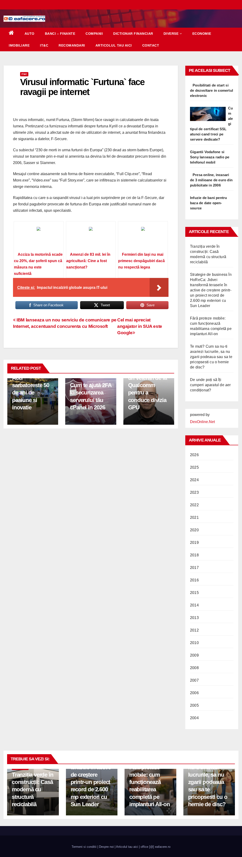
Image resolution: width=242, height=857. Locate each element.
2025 (194, 467)
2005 (194, 705)
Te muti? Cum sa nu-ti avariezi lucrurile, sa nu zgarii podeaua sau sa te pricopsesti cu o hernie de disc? (211, 356)
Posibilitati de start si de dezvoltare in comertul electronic (211, 90)
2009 (194, 655)
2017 (194, 568)
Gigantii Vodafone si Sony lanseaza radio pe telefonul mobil (209, 157)
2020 (194, 530)
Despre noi (106, 846)
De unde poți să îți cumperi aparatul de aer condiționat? (210, 385)
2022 (194, 505)
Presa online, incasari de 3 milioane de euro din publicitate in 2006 (211, 180)
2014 (194, 605)
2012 (194, 630)
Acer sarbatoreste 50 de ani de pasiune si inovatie (30, 393)
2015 (194, 593)
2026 (194, 455)
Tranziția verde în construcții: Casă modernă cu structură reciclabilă (32, 789)
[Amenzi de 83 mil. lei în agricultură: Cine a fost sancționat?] (91, 238)
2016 (194, 580)
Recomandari (72, 45)
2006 (194, 693)
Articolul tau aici (113, 45)
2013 (194, 618)
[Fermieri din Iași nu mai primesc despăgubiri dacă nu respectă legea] (143, 238)
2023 (194, 492)
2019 (194, 543)
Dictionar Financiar (133, 33)
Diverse (171, 33)
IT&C (44, 45)
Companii (94, 33)
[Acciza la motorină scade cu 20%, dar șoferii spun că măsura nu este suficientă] (38, 238)
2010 (194, 643)
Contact (150, 45)
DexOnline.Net (202, 422)
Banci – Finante (60, 33)
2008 (194, 668)
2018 (194, 555)
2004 (194, 718)
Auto (30, 33)
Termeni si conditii (84, 846)
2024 (194, 480)
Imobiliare (19, 45)
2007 (194, 680)
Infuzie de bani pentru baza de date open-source (208, 203)
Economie (201, 33)
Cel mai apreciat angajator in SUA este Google (139, 326)
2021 (194, 517)
